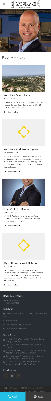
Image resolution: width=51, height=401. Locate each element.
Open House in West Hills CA (20, 263)
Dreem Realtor (31, 391)
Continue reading (11, 112)
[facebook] (5, 375)
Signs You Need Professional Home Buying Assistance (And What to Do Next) (24, 357)
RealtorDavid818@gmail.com (19, 324)
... (25, 107)
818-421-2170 (11, 320)
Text (40, 396)
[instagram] (18, 375)
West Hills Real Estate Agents (21, 150)
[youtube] (12, 375)
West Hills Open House (17, 95)
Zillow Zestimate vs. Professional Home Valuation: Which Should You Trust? (23, 362)
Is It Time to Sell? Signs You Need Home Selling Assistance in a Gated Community (26, 351)
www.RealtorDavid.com (16, 328)
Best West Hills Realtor (17, 209)
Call (14, 396)
